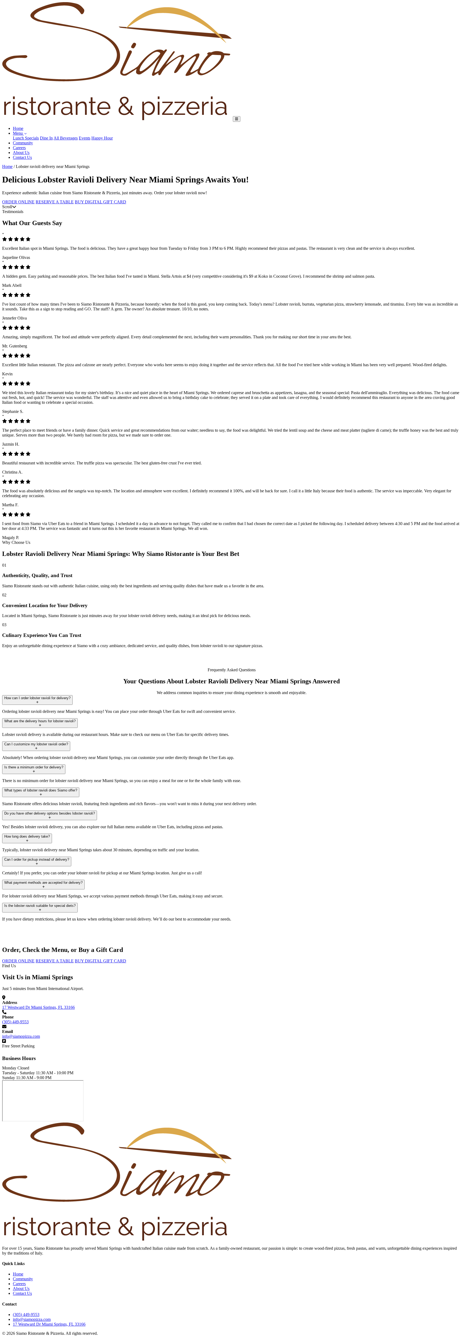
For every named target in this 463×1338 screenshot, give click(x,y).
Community (23, 143)
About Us (21, 152)
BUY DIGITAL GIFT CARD (100, 202)
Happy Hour (102, 138)
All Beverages (66, 138)
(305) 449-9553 (15, 1022)
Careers (19, 147)
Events (84, 138)
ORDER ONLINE (18, 202)
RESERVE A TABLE (55, 202)
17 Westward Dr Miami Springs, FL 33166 (38, 1007)
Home (18, 128)
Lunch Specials (26, 138)
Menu (18, 133)
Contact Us (22, 157)
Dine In (46, 138)
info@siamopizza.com (21, 1036)
